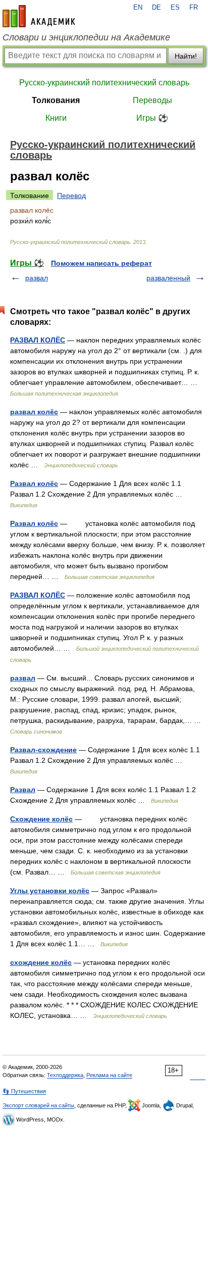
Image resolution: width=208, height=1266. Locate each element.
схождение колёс (41, 962)
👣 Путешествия (24, 1091)
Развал (22, 790)
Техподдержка (65, 1075)
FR (193, 7)
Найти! (186, 56)
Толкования (56, 100)
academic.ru (39, 16)
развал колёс (34, 412)
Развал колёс (34, 483)
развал (36, 278)
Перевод (71, 195)
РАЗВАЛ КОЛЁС (37, 340)
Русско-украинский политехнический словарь (104, 82)
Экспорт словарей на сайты (38, 1105)
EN (137, 7)
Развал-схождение (43, 750)
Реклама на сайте (109, 1075)
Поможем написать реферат (101, 263)
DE (156, 7)
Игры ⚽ (152, 118)
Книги (56, 118)
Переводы (152, 100)
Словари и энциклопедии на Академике (86, 37)
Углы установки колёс (49, 891)
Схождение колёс (41, 819)
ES (175, 7)
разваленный (168, 278)
